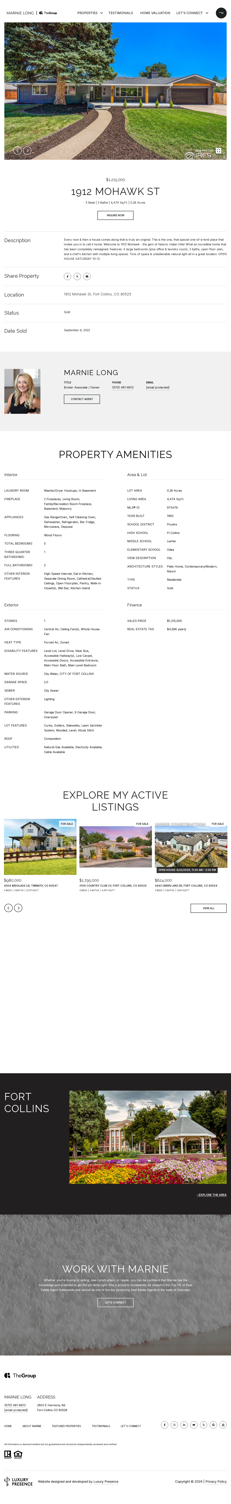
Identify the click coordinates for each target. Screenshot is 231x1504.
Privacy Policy (216, 1481)
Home (8, 1426)
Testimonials (120, 13)
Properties (87, 13)
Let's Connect (189, 13)
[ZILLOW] (223, 1424)
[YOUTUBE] (193, 1424)
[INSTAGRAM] (174, 1424)
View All (209, 908)
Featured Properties (66, 1426)
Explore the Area (213, 1195)
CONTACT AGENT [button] (82, 399)
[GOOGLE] (213, 1424)
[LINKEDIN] (184, 1424)
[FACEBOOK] (164, 1424)
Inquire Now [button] (115, 215)
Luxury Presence (105, 1481)
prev (17, 150)
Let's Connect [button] (115, 1302)
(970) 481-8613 (123, 387)
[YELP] (203, 1424)
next (27, 150)
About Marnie (32, 1426)
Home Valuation (155, 13)
